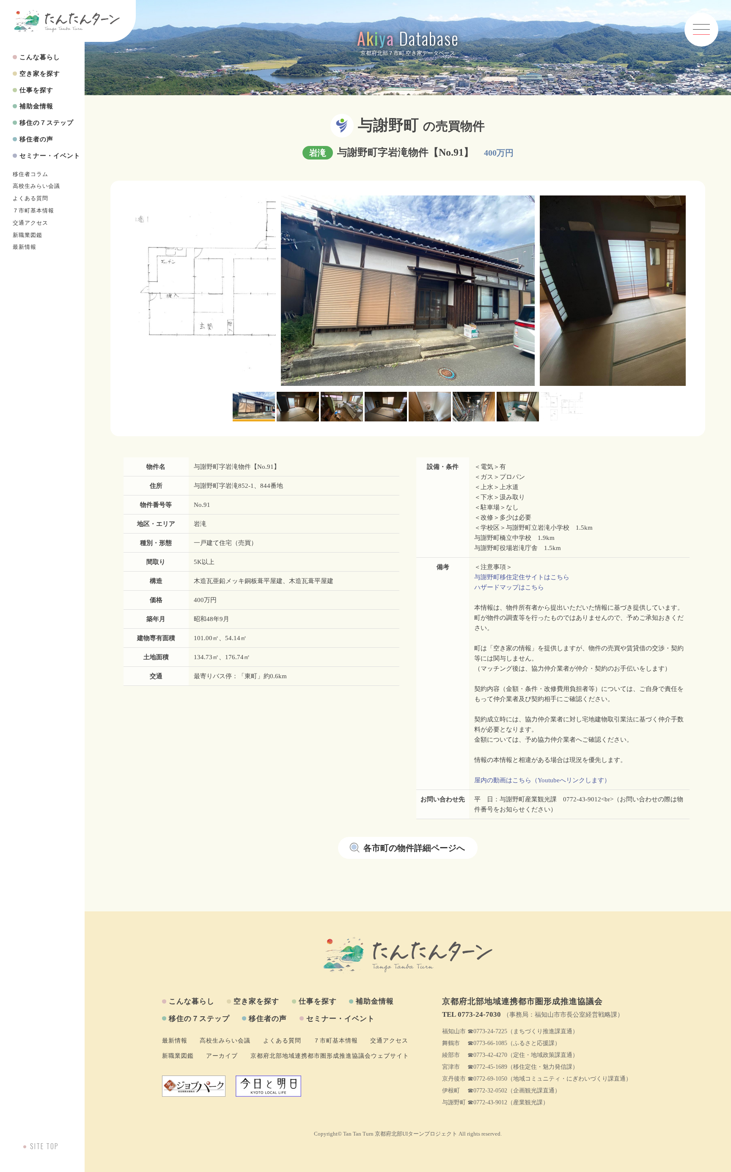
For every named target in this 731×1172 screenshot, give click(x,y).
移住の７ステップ (46, 122)
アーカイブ (222, 1056)
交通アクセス (30, 223)
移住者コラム (30, 174)
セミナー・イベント (49, 155)
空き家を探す (39, 73)
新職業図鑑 (27, 235)
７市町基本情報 (33, 211)
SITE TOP (44, 1146)
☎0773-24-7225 (487, 1031)
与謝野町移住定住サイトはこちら (521, 577)
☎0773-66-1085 (487, 1043)
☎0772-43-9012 (487, 1102)
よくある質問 (30, 198)
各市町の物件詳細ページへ (414, 848)
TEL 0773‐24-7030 (471, 1014)
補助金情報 (36, 106)
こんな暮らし (39, 57)
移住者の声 (36, 139)
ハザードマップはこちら (509, 587)
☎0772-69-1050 (487, 1079)
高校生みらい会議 (36, 186)
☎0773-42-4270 (487, 1055)
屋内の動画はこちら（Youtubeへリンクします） (542, 780)
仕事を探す (36, 90)
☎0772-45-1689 (487, 1067)
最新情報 (24, 247)
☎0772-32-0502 (487, 1090)
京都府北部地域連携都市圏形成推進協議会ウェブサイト (329, 1056)
